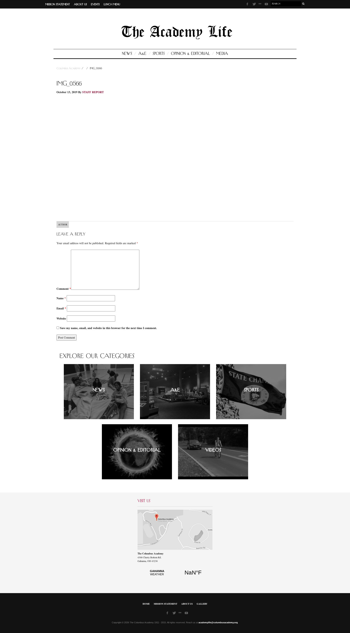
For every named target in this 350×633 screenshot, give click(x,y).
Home (146, 603)
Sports (159, 53)
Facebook (248, 5)
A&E (142, 53)
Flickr (261, 5)
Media (222, 53)
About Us (80, 4)
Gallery (202, 603)
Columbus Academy (69, 68)
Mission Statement (57, 4)
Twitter (255, 5)
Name (61, 298)
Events (95, 4)
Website (61, 318)
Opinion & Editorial (190, 53)
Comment (64, 289)
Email (61, 308)
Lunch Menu (112, 4)
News (127, 53)
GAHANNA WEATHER (175, 575)
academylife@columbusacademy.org (218, 622)
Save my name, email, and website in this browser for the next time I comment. (108, 328)
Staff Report (93, 92)
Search (303, 4)
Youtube (267, 5)
